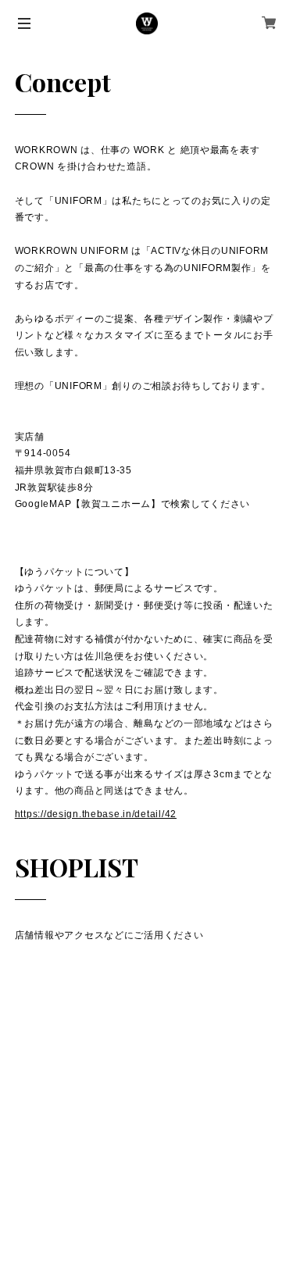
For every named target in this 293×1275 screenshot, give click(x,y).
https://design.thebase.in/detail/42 (96, 814)
